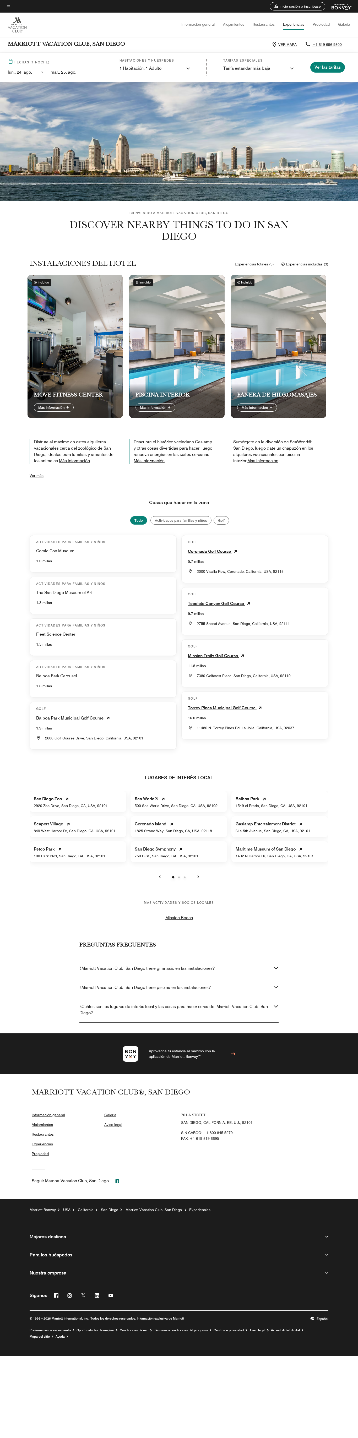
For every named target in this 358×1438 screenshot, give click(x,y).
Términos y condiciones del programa (181, 1330)
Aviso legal (113, 1125)
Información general (198, 24)
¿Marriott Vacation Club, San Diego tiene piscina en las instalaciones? (145, 987)
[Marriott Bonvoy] (338, 6)
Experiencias (293, 24)
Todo (138, 520)
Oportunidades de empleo (95, 1330)
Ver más (37, 475)
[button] (297, 6)
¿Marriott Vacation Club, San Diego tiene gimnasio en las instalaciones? (147, 968)
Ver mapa (287, 44)
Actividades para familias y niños (181, 520)
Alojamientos (233, 24)
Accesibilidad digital (285, 1330)
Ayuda (60, 1336)
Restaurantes (264, 24)
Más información (52, 407)
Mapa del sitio (40, 1336)
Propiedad (321, 24)
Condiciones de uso (134, 1330)
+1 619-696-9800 (327, 44)
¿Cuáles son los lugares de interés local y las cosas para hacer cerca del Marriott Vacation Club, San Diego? (173, 1009)
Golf (221, 520)
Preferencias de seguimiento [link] (50, 1330)
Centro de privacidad (229, 1330)
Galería (344, 24)
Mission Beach (179, 917)
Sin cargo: (207, 1133)
